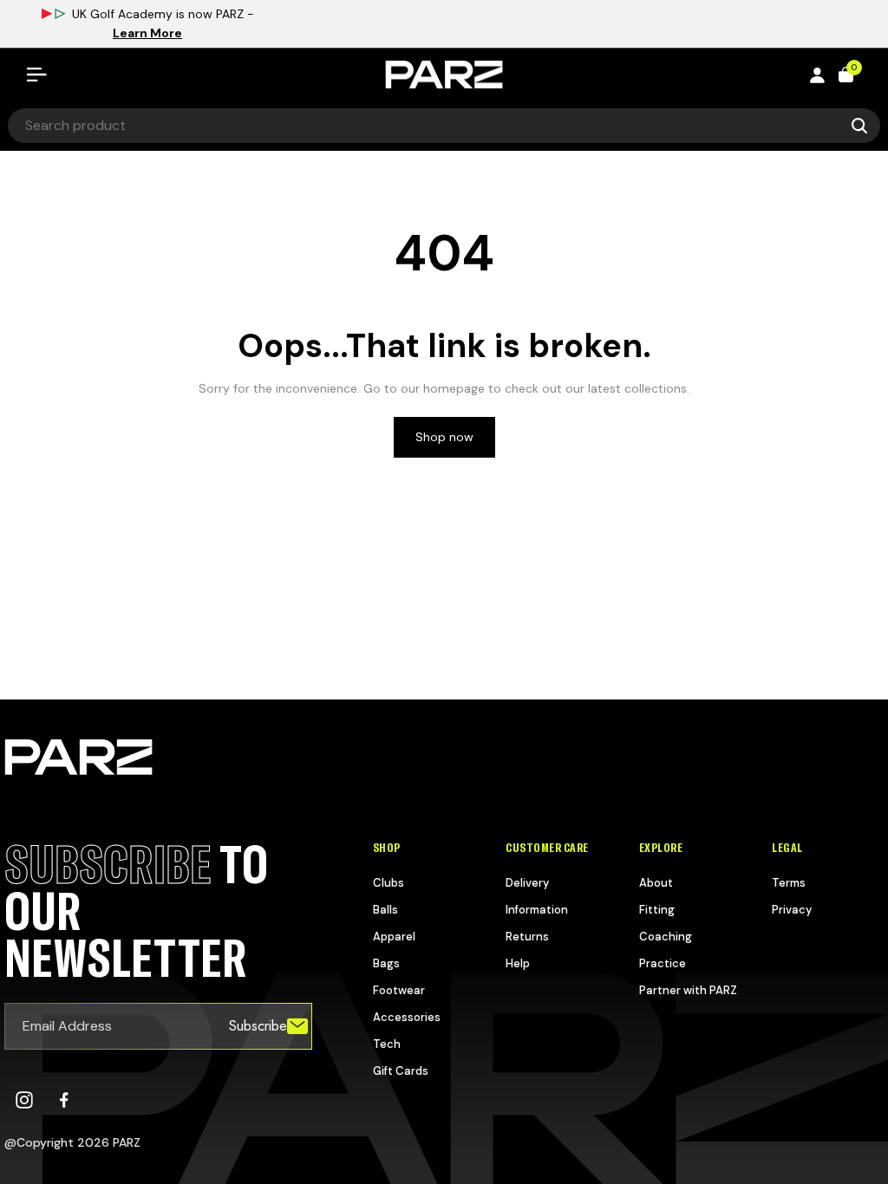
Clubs (388, 882)
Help (518, 963)
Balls (385, 909)
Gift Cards (400, 1071)
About (656, 882)
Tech (387, 1044)
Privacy (792, 909)
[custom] (24, 1100)
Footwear (399, 990)
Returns (527, 936)
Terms (789, 882)
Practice (662, 963)
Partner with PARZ (688, 990)
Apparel (394, 936)
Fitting (657, 909)
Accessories (407, 1017)
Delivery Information (537, 896)
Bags (386, 963)
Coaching (665, 936)
